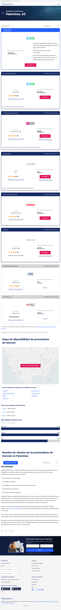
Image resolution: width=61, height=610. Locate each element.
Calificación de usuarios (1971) (16, 179)
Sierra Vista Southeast (8, 393)
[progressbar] (30, 428)
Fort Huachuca (35, 391)
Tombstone (34, 396)
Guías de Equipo (35, 565)
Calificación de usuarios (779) (16, 99)
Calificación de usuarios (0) (15, 320)
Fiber (4, 415)
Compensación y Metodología (39, 601)
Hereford (5, 391)
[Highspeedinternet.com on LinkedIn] (42, 590)
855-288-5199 (47, 256)
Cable (4, 408)
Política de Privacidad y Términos (52, 601)
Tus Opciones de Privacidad (8, 602)
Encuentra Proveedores (5, 563)
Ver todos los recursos (36, 570)
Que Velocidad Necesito (5, 582)
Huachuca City (35, 393)
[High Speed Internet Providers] (8, 4)
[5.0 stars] (17, 176)
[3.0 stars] (13, 176)
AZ (6, 531)
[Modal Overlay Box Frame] (30, 545)
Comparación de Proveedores (37, 563)
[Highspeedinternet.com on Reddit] (40, 590)
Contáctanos (34, 584)
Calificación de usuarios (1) (16, 289)
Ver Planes (29, 65)
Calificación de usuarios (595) (16, 139)
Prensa (33, 587)
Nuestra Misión (34, 582)
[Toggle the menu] (58, 4)
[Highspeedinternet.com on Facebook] (32, 590)
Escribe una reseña (10, 462)
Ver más (45, 287)
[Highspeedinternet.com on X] (35, 590)
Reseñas (2, 565)
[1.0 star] (9, 176)
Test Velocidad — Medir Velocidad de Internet (10, 579)
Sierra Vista (5, 398)
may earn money (5, 1)
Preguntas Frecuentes (36, 568)
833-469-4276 (47, 139)
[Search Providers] (15, 569)
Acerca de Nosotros (35, 579)
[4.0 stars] (15, 176)
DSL (4, 412)
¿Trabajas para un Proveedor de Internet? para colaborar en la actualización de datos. (24, 332)
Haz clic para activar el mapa (30, 365)
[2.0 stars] (11, 176)
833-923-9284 (47, 180)
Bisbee (4, 396)
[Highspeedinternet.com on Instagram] (37, 590)
